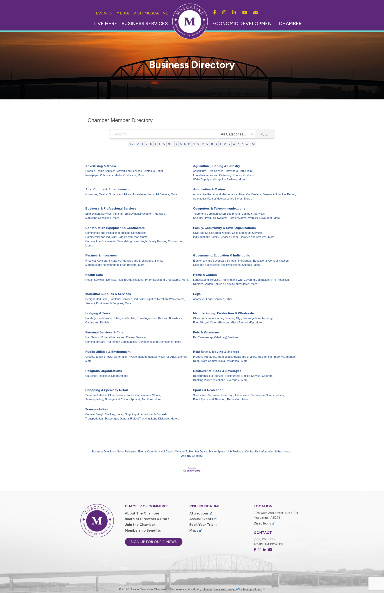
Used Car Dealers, (250, 194)
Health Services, (95, 279)
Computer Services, (253, 213)
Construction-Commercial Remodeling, (108, 241)
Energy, (182, 356)
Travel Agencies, (147, 318)
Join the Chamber (140, 524)
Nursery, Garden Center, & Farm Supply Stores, (221, 284)
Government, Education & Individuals (221, 255)
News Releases (126, 451)
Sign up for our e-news (154, 542)
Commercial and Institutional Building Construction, (116, 232)
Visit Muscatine (150, 13)
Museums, (91, 194)
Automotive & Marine (209, 189)
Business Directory (103, 451)
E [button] (155, 143)
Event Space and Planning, (209, 399)
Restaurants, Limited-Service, (243, 375)
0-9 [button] (131, 143)
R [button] (212, 143)
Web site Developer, (260, 218)
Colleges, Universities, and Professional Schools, (222, 264)
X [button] (238, 143)
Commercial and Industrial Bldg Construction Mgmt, (116, 237)
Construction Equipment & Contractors (115, 228)
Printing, (118, 213)
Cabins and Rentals (97, 322)
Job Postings (235, 451)
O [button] (198, 143)
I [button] (172, 143)
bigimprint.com (252, 589)
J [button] (176, 143)
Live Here (105, 23)
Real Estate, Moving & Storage (216, 351)
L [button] (185, 143)
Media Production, (126, 175)
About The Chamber (142, 513)
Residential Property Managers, (277, 356)
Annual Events (201, 519)
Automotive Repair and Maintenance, (215, 194)
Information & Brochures (275, 451)
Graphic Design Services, (100, 171)
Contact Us (251, 451)
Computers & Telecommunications (219, 208)
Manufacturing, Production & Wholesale (223, 313)
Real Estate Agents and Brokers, (237, 356)
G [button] (164, 143)
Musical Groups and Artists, (115, 194)
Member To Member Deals (191, 451)
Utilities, (90, 356)
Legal (197, 294)
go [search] (266, 134)
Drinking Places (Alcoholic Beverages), (216, 380)
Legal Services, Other (219, 299)
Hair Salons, (92, 337)
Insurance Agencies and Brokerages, (131, 260)
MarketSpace (217, 451)
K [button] (181, 143)
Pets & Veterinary (206, 332)
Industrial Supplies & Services (108, 294)
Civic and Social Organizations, (212, 232)
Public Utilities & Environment (108, 351)
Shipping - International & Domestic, (146, 414)
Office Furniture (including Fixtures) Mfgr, (217, 318)
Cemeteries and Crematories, (156, 341)
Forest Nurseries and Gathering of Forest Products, (223, 175)
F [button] (160, 143)
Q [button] (207, 143)
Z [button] (247, 143)
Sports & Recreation (208, 390)
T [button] (220, 143)
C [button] (147, 143)
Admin (207, 589)
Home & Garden (205, 274)
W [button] (234, 143)
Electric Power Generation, (112, 356)
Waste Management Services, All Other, (153, 356)
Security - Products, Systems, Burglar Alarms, (220, 218)
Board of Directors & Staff (147, 519)
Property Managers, (205, 356)
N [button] (194, 143)
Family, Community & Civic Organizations (224, 228)
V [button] (229, 143)
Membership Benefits (143, 530)
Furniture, (147, 399)
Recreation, (234, 399)
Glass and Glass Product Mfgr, (236, 322)
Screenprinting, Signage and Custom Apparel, (113, 399)
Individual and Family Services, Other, (215, 237)
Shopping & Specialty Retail (106, 390)
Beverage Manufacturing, (258, 318)
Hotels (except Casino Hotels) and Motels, (110, 318)
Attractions (199, 513)
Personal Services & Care (104, 332)
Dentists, (111, 279)
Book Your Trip (201, 524)
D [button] (151, 143)
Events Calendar (148, 451)
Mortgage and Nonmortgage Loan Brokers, (111, 264)
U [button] (225, 143)
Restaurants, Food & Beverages (217, 371)
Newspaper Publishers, (99, 175)
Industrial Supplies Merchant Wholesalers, (159, 299)
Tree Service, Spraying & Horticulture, (230, 171)
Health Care (94, 274)
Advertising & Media (100, 166)
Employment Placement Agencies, (145, 213)
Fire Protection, (280, 279)
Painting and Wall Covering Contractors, (246, 279)
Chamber (290, 23)
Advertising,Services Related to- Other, (140, 171)
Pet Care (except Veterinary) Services (215, 337)
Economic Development (243, 23)
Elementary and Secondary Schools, (215, 260)
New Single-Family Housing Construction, (159, 241)
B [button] (142, 143)
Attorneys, (199, 299)
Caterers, (267, 375)
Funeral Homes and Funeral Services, (124, 337)
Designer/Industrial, (97, 299)
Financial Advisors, (96, 260)
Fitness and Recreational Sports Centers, (260, 395)
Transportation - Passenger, (102, 418)
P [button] (203, 143)
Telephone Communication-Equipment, (216, 213)
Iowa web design (225, 589)
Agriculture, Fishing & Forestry (216, 166)
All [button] (253, 143)
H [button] (169, 143)
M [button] (189, 143)
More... (142, 175)
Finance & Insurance (101, 255)
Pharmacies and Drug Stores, (163, 279)
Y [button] (243, 143)
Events (104, 13)
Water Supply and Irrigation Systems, (215, 179)
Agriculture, (200, 171)
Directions (262, 523)
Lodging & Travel (98, 313)
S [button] (216, 143)
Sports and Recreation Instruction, (213, 395)
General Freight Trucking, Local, (104, 414)
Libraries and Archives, (253, 237)
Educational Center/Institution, (271, 260)
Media (122, 13)
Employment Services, (98, 213)
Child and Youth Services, (247, 232)
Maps (193, 530)
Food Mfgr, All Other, (205, 322)
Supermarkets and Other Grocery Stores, (109, 395)
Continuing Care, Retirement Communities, (111, 341)
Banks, (159, 260)
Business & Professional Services (110, 208)
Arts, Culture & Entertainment (107, 189)
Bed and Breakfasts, (170, 318)
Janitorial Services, (121, 299)
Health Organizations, (131, 279)
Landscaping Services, (207, 279)
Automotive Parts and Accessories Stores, (218, 198)
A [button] (138, 143)
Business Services (145, 23)
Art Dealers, (163, 194)
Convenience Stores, (148, 395)
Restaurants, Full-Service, (208, 375)
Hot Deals (167, 451)
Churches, (91, 375)
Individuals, (245, 260)
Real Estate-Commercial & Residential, (216, 361)
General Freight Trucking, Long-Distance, (145, 418)
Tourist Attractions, (143, 194)
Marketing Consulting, (98, 218)
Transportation (96, 409)
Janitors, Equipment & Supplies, (104, 303)
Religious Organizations (103, 371)
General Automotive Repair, (279, 194)
